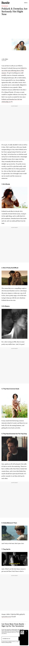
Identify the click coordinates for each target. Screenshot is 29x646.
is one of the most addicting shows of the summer (14, 70)
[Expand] (21, 631)
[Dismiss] (26, 631)
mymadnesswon (6, 617)
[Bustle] (6, 2)
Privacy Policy (9, 642)
